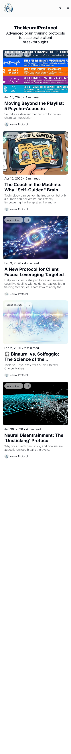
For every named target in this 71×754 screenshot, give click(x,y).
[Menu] (68, 8)
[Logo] (8, 8)
